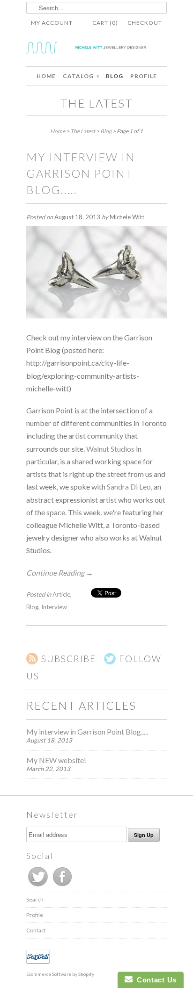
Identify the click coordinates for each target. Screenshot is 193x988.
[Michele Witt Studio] (96, 49)
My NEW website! (56, 760)
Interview (54, 607)
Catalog (81, 75)
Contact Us (155, 980)
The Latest (96, 103)
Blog (114, 75)
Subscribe (68, 658)
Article (61, 594)
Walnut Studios (110, 448)
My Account (52, 22)
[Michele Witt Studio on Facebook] (62, 886)
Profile (143, 75)
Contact (36, 930)
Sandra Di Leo (129, 486)
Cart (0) (105, 22)
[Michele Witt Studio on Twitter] (38, 886)
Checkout (144, 22)
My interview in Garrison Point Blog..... (80, 173)
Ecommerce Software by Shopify (60, 974)
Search (35, 899)
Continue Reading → (59, 572)
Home (46, 75)
